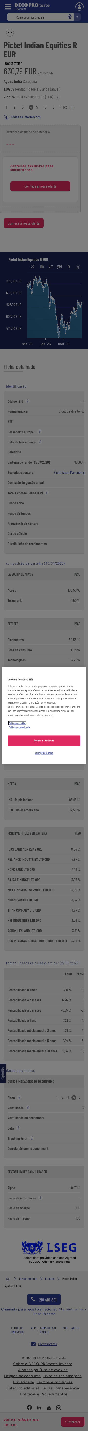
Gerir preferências (44, 753)
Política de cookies (17, 723)
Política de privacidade (19, 727)
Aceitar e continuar (44, 740)
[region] (44, 715)
